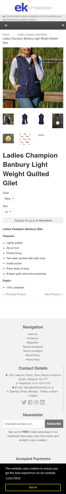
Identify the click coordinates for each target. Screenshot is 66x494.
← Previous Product (14, 294)
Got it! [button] (33, 487)
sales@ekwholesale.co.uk (39, 387)
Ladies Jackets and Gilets (32, 34)
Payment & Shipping (33, 346)
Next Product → (54, 294)
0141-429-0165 (41, 383)
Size (5, 206)
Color (6, 193)
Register (19, 220)
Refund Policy (33, 355)
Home (6, 34)
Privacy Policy (33, 359)
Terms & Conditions (32, 350)
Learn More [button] (13, 477)
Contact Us (32, 338)
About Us (32, 333)
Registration (33, 342)
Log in (31, 220)
